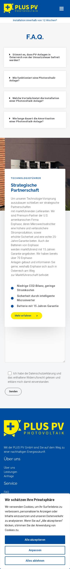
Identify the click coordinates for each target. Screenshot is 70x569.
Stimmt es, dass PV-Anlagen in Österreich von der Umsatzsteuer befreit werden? (34, 57)
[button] (35, 57)
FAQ (6, 492)
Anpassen (35, 550)
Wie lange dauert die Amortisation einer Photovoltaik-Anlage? (32, 120)
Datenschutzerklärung (42, 373)
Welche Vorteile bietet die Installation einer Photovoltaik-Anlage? (34, 100)
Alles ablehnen (35, 560)
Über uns (9, 467)
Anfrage (9, 476)
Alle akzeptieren (35, 539)
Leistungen (10, 472)
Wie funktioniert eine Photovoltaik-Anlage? (32, 79)
